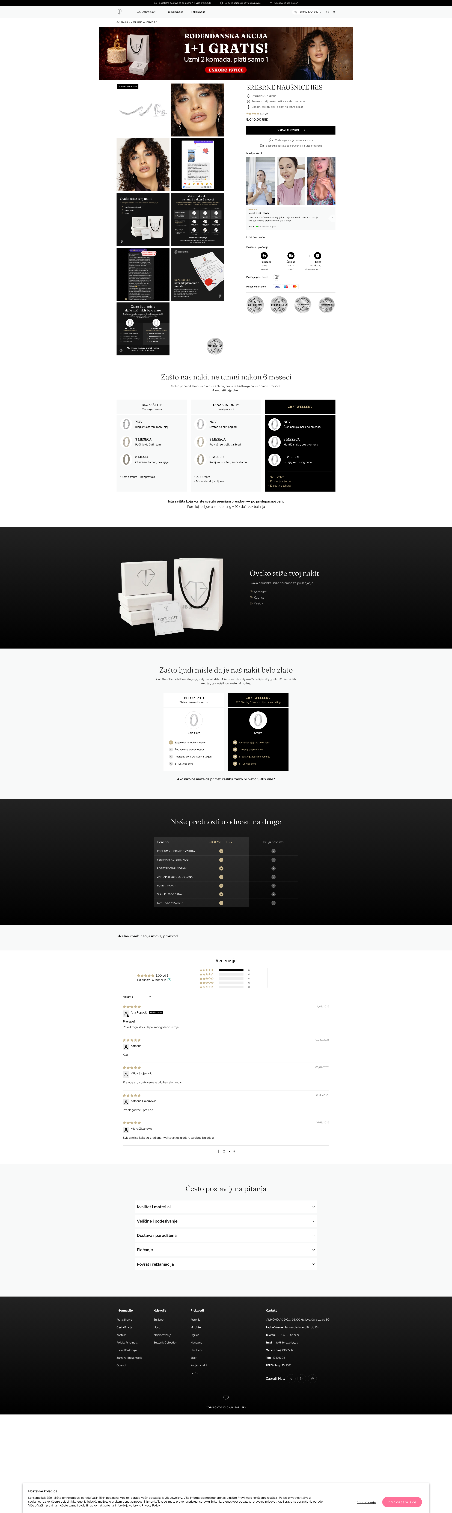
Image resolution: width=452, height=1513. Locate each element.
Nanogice (196, 1342)
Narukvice (197, 1350)
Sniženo (158, 1319)
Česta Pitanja (124, 1327)
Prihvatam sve (402, 1502)
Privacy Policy (151, 1505)
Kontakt (121, 1335)
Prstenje (195, 1319)
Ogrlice (195, 1335)
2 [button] (224, 1151)
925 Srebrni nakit (146, 11)
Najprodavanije (163, 1335)
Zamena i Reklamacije (129, 1357)
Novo (157, 1327)
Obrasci (121, 1365)
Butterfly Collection (165, 1342)
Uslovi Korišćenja (127, 1350)
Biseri (194, 1357)
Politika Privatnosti (127, 1342)
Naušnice (125, 22)
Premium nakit (175, 11)
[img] (132, 1007)
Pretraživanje (124, 1319)
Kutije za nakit (199, 1365)
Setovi (194, 1373)
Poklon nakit (198, 11)
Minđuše (196, 1327)
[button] (157, 12)
